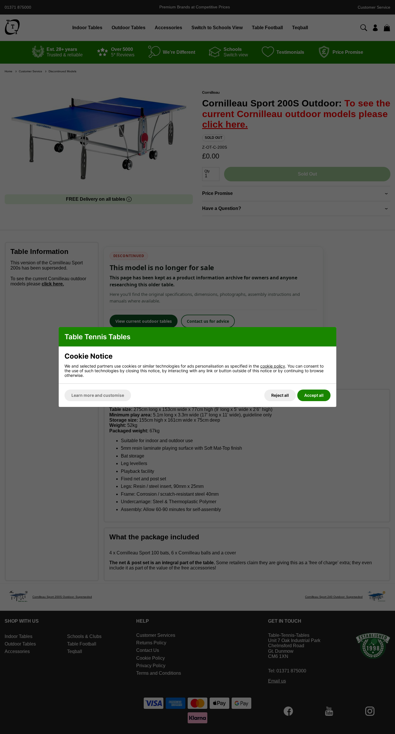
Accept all (314, 395)
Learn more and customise (97, 395)
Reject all (280, 395)
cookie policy (272, 366)
